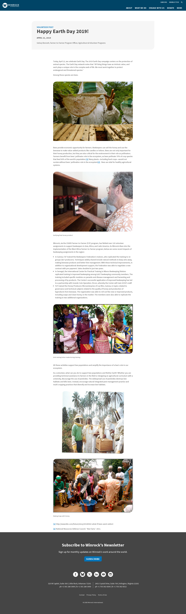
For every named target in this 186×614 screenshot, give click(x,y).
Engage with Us (156, 8)
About (129, 8)
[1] (87, 159)
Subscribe (93, 558)
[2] (99, 162)
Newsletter (174, 2)
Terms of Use (102, 595)
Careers (163, 2)
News (179, 8)
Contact (82, 595)
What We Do (140, 8)
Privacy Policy (91, 595)
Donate (170, 8)
